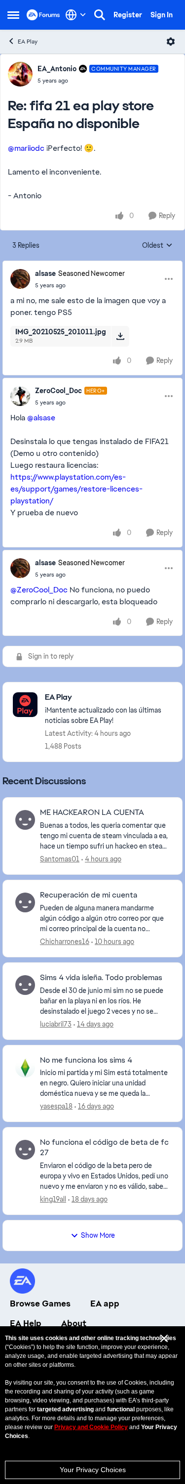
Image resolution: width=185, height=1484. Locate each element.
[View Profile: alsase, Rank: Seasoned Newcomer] (20, 279)
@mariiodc (26, 148)
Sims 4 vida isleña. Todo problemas (101, 978)
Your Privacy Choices (93, 1470)
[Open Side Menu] (13, 14)
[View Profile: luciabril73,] (25, 985)
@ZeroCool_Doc (39, 590)
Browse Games (40, 1303)
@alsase (41, 417)
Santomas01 (59, 858)
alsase (45, 273)
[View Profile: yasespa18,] (25, 1068)
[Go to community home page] (43, 14)
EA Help (25, 1323)
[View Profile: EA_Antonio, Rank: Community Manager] (20, 74)
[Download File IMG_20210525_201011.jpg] (120, 336)
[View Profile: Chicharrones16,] (25, 902)
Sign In (161, 14)
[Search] (100, 15)
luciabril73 (56, 1024)
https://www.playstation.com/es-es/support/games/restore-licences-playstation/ (76, 489)
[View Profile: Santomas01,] (25, 820)
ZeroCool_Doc (58, 390)
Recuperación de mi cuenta (88, 895)
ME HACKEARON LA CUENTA (92, 812)
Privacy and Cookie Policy (91, 1427)
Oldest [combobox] (157, 246)
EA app (104, 1303)
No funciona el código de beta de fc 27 (104, 1147)
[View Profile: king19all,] (25, 1150)
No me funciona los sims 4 (86, 1060)
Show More (98, 1235)
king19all (53, 1199)
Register (127, 14)
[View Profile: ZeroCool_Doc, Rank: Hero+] (20, 396)
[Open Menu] (171, 41)
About (73, 1323)
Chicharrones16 (64, 941)
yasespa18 (56, 1106)
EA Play (27, 41)
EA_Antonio (56, 68)
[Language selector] (75, 15)
